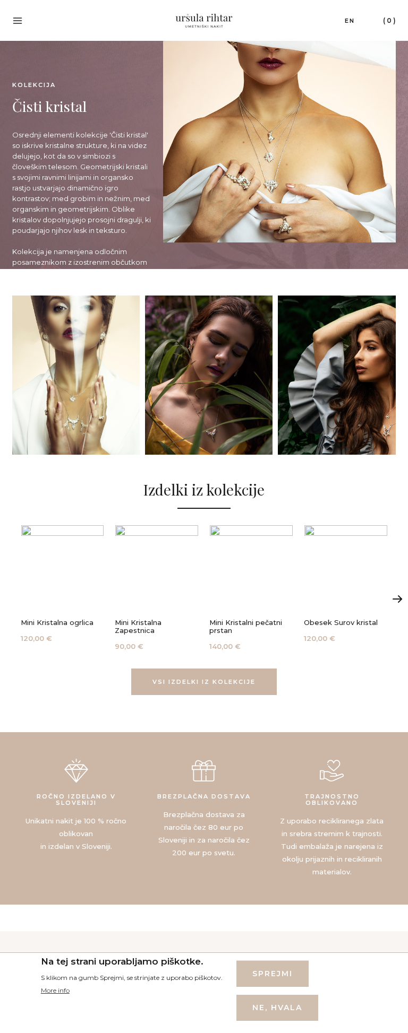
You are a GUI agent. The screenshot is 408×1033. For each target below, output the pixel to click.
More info (55, 990)
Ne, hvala (277, 1007)
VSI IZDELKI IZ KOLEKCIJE (204, 681)
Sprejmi (272, 973)
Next (397, 599)
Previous (10, 599)
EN (350, 20)
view (63, 585)
